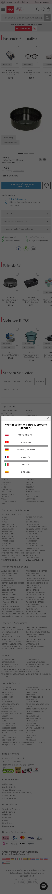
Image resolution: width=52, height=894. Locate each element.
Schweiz (26, 442)
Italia (26, 464)
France (26, 457)
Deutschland (26, 450)
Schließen (48, 418)
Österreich (26, 435)
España (26, 472)
